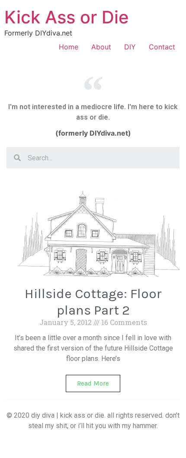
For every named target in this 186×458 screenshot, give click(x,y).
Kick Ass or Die (66, 17)
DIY (130, 46)
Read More (93, 383)
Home (68, 46)
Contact (162, 46)
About (101, 46)
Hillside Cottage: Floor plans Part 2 (93, 302)
